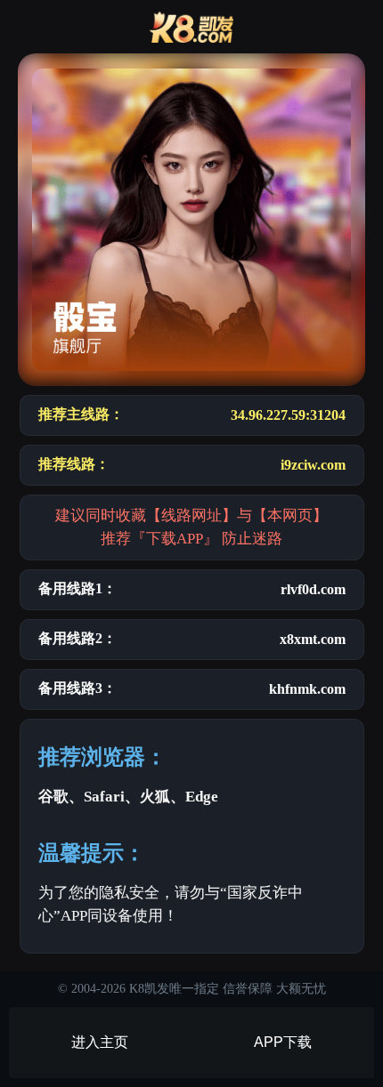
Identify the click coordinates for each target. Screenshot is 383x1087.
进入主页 (99, 1042)
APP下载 (283, 1042)
